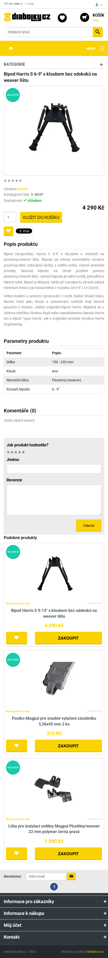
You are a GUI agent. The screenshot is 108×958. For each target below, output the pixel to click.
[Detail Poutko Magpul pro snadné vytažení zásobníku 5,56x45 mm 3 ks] (54, 680)
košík (98, 17)
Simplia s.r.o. (95, 951)
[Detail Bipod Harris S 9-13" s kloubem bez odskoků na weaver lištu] (54, 572)
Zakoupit (68, 638)
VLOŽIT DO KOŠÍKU (41, 217)
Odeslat (88, 525)
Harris (23, 189)
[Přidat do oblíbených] (8, 231)
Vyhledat (98, 32)
